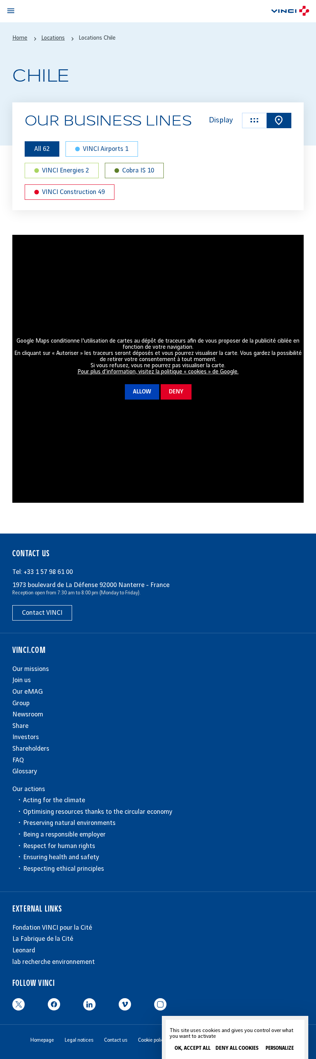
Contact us (115, 1040)
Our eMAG (27, 691)
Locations (53, 38)
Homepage (42, 1040)
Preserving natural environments (69, 823)
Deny (176, 392)
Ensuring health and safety (61, 857)
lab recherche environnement (53, 962)
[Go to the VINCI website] (290, 12)
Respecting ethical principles (63, 868)
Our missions (30, 669)
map (279, 120)
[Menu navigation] (10, 10)
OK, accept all (192, 1048)
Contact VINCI (42, 612)
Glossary (24, 771)
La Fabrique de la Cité (42, 938)
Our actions (28, 789)
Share (20, 726)
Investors (25, 737)
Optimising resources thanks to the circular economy (97, 811)
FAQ (18, 760)
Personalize (280, 1048)
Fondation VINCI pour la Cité (52, 927)
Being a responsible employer (64, 834)
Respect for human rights (59, 846)
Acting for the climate (54, 800)
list (254, 120)
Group (21, 703)
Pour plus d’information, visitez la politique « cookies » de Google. (158, 372)
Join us (21, 680)
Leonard (23, 950)
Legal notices (79, 1040)
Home (19, 38)
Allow (142, 392)
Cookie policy (152, 1040)
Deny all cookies (237, 1048)
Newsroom (27, 714)
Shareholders (30, 748)
